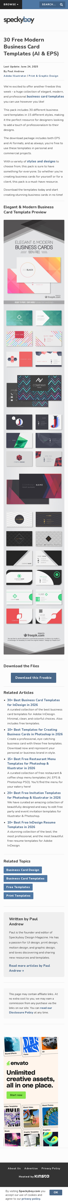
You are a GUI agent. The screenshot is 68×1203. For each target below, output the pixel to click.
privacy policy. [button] (31, 1199)
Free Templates (18, 887)
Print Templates (18, 896)
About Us (14, 1168)
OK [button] (56, 1192)
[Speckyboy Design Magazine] (19, 23)
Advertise (31, 1168)
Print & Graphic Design (43, 76)
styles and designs (41, 161)
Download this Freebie (33, 678)
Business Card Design (22, 870)
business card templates (45, 96)
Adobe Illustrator (15, 76)
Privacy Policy (51, 1168)
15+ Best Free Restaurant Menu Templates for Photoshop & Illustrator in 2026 (31, 763)
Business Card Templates (25, 879)
